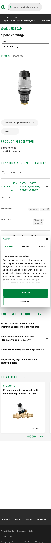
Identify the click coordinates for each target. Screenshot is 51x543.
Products (16, 17)
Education (17, 519)
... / (39, 21)
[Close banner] (47, 239)
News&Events (7, 531)
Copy (43, 209)
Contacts (21, 531)
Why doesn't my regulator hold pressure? (22, 350)
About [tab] (42, 246)
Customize (24, 301)
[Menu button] (47, 7)
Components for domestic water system (18, 21)
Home (8, 17)
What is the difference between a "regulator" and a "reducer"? (17, 338)
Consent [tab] (9, 246)
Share (8, 131)
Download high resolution (17, 122)
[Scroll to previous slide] (29, 436)
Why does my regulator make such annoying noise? (19, 361)
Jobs (31, 531)
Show (32, 209)
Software (30, 519)
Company (41, 519)
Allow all (25, 292)
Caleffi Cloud (7, 536)
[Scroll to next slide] (34, 436)
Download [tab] (18, 56)
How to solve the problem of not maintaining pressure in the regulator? (21, 325)
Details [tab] (25, 246)
